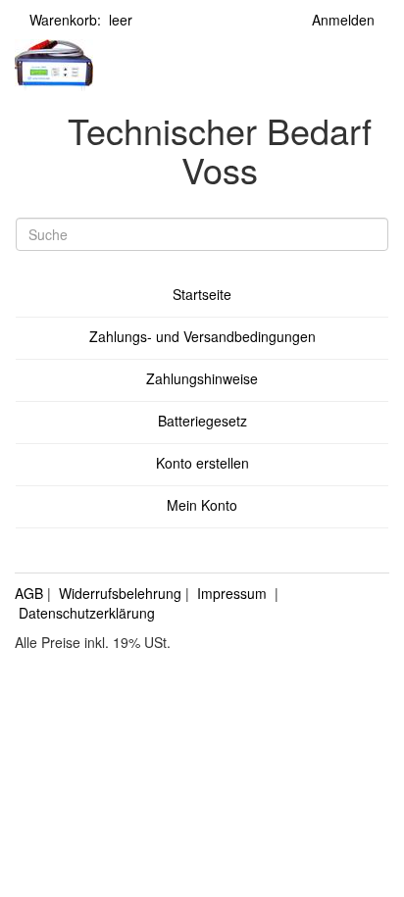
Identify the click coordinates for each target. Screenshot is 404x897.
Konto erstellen (202, 463)
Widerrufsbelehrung (120, 593)
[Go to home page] (54, 63)
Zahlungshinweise (202, 378)
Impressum (232, 593)
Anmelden (343, 19)
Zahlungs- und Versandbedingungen (202, 336)
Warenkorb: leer (80, 19)
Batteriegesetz (202, 420)
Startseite (202, 294)
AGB (29, 593)
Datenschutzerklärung (87, 613)
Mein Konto (202, 505)
